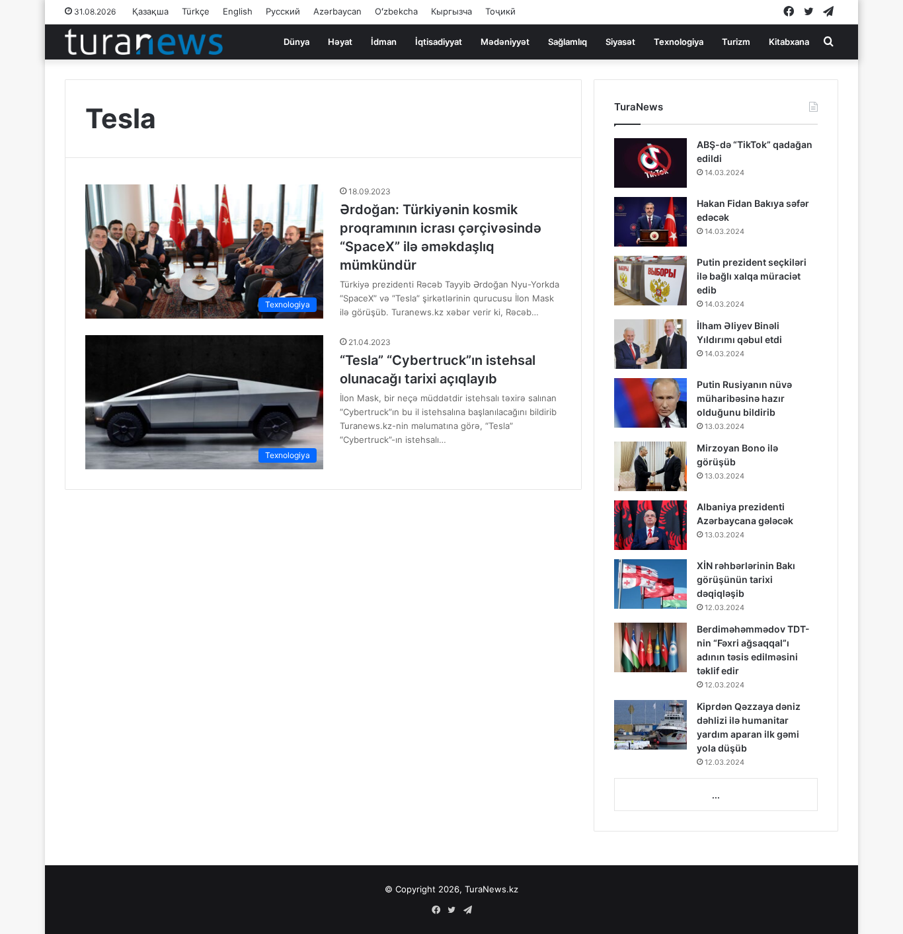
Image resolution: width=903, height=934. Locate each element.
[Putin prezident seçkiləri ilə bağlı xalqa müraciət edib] (650, 280)
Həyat (340, 41)
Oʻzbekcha (396, 11)
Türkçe (196, 11)
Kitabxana (789, 41)
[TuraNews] (144, 41)
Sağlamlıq (567, 41)
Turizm (736, 41)
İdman (384, 41)
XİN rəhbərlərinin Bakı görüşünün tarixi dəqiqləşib (746, 579)
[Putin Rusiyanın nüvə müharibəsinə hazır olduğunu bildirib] (650, 403)
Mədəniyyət (505, 41)
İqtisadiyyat (438, 41)
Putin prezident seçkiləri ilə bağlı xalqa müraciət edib (751, 275)
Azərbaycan (337, 11)
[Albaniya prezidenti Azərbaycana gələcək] (650, 525)
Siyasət (620, 41)
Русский (283, 11)
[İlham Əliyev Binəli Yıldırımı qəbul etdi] (650, 344)
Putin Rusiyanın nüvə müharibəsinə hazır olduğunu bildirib (744, 398)
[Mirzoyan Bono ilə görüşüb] (650, 466)
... (716, 795)
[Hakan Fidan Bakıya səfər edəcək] (650, 222)
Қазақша (150, 11)
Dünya (296, 41)
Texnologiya (678, 41)
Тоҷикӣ (500, 11)
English (238, 11)
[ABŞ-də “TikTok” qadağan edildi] (650, 163)
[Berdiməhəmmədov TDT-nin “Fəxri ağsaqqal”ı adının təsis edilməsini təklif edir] (650, 647)
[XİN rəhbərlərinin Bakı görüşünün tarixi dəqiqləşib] (650, 584)
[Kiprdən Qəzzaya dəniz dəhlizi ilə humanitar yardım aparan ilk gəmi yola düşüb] (650, 725)
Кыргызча (451, 11)
